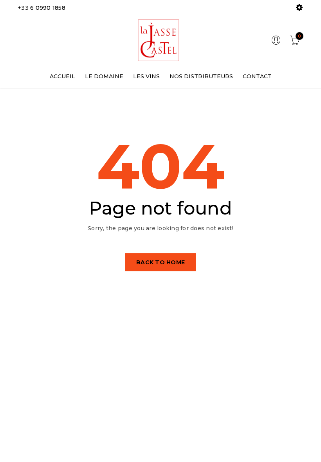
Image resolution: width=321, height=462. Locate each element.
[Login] (276, 43)
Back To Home (160, 262)
